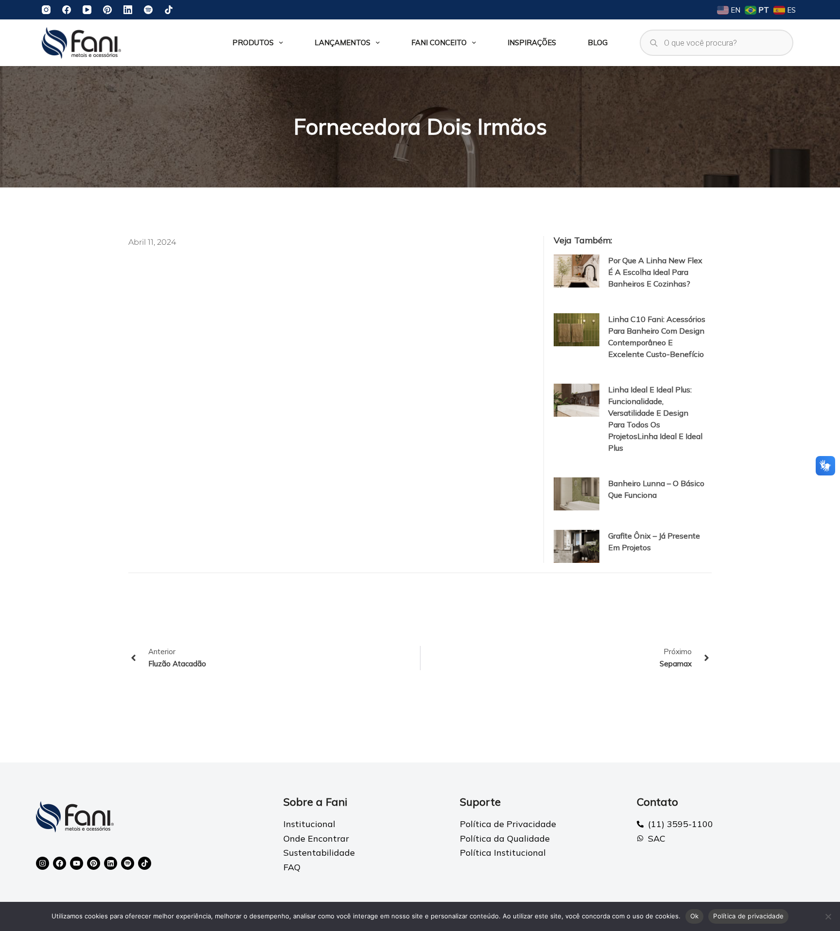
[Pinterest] (107, 9)
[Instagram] (46, 9)
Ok (694, 916)
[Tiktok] (144, 863)
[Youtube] (76, 863)
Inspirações (532, 42)
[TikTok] (168, 9)
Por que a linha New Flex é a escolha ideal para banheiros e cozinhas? (655, 271)
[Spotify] (148, 9)
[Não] (828, 916)
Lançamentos (342, 42)
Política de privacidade (748, 916)
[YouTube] (87, 9)
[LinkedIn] (127, 9)
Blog (598, 42)
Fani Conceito (439, 42)
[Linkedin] (110, 863)
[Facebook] (66, 9)
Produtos (253, 42)
